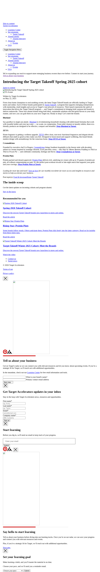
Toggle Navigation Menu (12, 50)
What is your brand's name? (36, 377)
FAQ (10, 45)
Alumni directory (19, 39)
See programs (13, 32)
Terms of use (8, 269)
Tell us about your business (13, 76)
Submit (6, 445)
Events (15, 43)
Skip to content (9, 23)
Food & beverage (20, 177)
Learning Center (14, 30)
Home (29, 177)
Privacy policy (8, 273)
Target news (12, 261)
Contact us (12, 259)
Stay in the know (9, 192)
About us (11, 41)
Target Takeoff (18, 34)
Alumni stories (13, 36)
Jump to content (9, 88)
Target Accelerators (10, 26)
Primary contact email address (37, 380)
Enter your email (11, 441)
